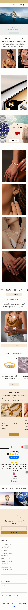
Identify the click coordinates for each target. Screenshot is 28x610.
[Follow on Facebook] (2, 596)
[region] (14, 21)
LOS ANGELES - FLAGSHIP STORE (10, 543)
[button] (1, 472)
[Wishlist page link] (26, 5)
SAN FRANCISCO (5, 558)
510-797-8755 (4, 563)
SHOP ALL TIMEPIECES (14, 294)
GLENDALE (4, 550)
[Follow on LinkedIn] (21, 596)
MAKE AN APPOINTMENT (14, 1)
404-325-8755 (5, 571)
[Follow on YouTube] (18, 596)
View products (14, 345)
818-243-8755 (4, 555)
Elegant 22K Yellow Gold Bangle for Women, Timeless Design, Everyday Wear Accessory (10, 376)
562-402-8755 (5, 547)
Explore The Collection (14, 31)
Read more (3, 428)
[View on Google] (13, 473)
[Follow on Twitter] (6, 596)
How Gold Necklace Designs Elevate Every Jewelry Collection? (11, 423)
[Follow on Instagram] (10, 596)
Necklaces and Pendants (8, 419)
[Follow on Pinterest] (14, 596)
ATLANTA (3, 566)
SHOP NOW (14, 140)
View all (14, 384)
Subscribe (14, 532)
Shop (14, 167)
